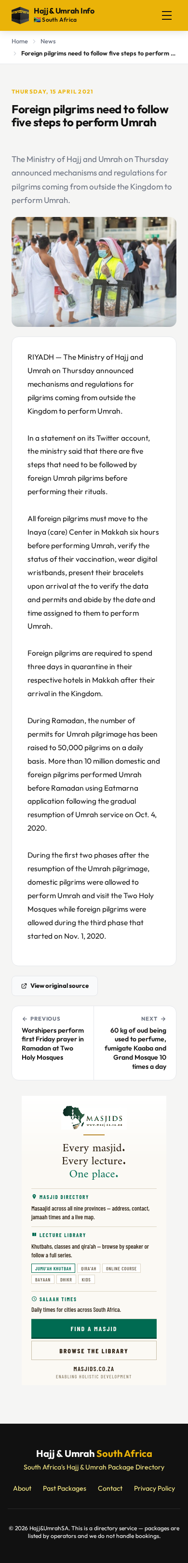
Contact (110, 1488)
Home (20, 41)
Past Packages (64, 1488)
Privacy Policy (154, 1488)
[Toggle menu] (166, 15)
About (22, 1488)
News (48, 41)
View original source (59, 985)
